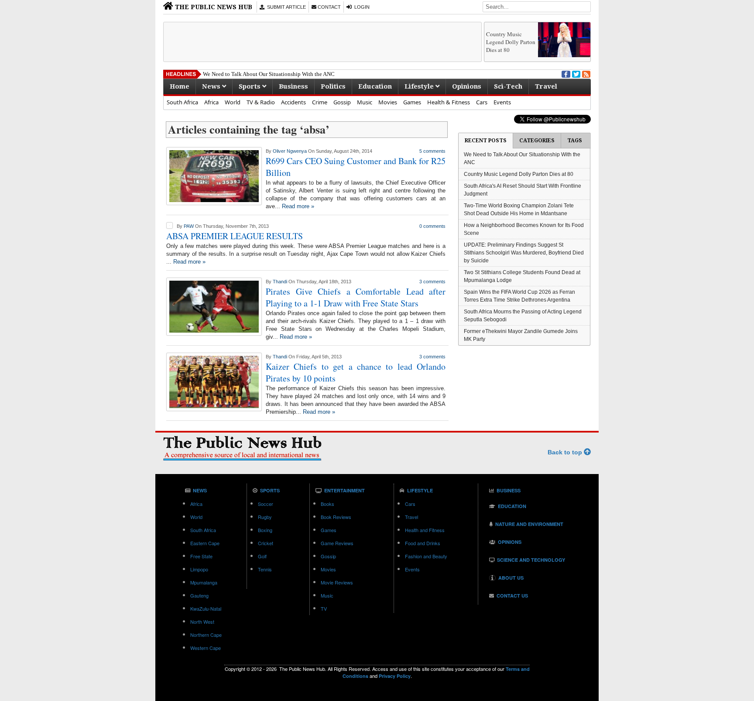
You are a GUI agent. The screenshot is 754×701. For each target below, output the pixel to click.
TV (324, 608)
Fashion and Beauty (426, 556)
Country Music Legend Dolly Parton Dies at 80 (510, 42)
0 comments (432, 226)
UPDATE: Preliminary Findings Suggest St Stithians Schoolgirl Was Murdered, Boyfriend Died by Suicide (524, 253)
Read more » (298, 206)
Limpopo (199, 569)
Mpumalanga (203, 582)
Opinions (466, 86)
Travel (546, 86)
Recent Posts (486, 140)
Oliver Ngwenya (290, 151)
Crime (319, 102)
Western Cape (205, 647)
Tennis (265, 569)
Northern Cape (206, 634)
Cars (481, 102)
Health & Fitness (448, 102)
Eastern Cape (204, 542)
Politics (333, 86)
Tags (574, 140)
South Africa (182, 102)
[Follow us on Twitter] (575, 73)
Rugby (265, 516)
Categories (537, 140)
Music (364, 102)
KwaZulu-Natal (205, 608)
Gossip (342, 102)
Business (293, 86)
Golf (262, 556)
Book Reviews (336, 516)
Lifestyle (419, 86)
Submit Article (285, 7)
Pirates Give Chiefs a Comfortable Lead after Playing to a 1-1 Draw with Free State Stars (356, 297)
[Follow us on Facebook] (565, 73)
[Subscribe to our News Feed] (585, 73)
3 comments (432, 281)
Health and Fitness (425, 529)
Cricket (265, 542)
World (232, 102)
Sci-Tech (508, 86)
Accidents (293, 102)
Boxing (265, 529)
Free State (201, 556)
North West (202, 621)
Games (412, 102)
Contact (328, 7)
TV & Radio (261, 102)
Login (361, 7)
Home (179, 86)
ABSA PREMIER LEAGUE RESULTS (234, 236)
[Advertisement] (322, 42)
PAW (189, 226)
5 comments (432, 151)
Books (327, 503)
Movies (387, 102)
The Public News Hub (212, 6)
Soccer (265, 503)
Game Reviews (337, 542)
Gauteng (199, 595)
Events (502, 102)
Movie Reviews (337, 582)
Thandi (280, 281)
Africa (211, 102)
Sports (250, 86)
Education (375, 86)
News (212, 86)
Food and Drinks (422, 542)
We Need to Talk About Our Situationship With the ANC (269, 74)
